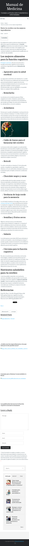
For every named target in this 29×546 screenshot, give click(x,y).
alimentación (5, 311)
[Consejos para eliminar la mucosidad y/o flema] (14, 360)
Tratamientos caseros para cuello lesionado (16, 501)
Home (2, 23)
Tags (21, 476)
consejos (13, 311)
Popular (7, 476)
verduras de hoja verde (7, 203)
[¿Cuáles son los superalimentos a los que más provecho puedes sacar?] (14, 330)
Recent (14, 476)
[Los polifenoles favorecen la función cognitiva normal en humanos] (14, 390)
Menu (3, 18)
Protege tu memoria (6, 63)
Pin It (2, 306)
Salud (6, 23)
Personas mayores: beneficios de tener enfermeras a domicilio (12, 520)
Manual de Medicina (14, 7)
